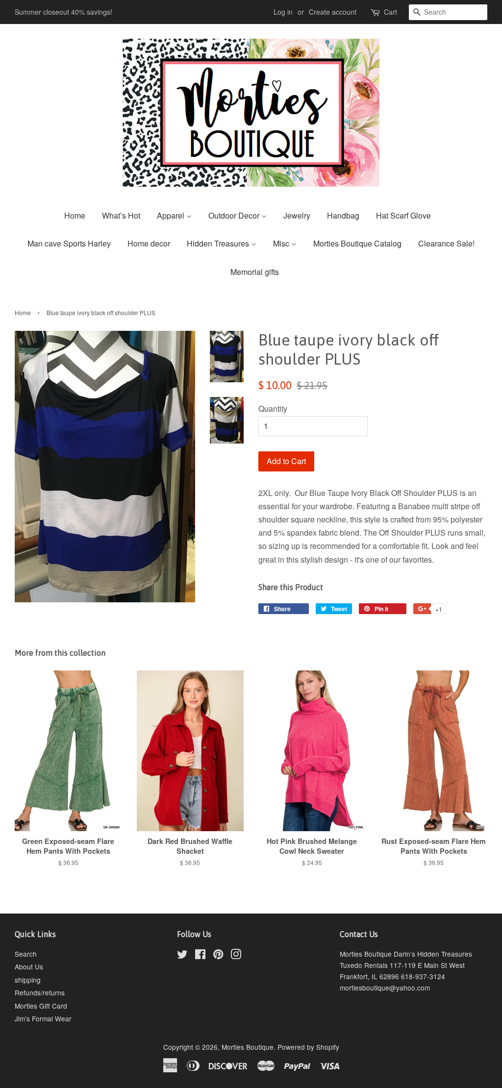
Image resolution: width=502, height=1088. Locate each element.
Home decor (148, 243)
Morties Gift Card (41, 1006)
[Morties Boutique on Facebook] (200, 956)
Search (26, 954)
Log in (283, 12)
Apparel (171, 215)
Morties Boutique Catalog (357, 243)
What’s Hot (121, 215)
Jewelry (296, 215)
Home (74, 215)
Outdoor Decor (234, 215)
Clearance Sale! (446, 243)
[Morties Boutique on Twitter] (182, 956)
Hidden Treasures (219, 243)
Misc (282, 243)
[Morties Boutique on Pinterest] (218, 956)
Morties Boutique (248, 1047)
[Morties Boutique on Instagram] (235, 956)
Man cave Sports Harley (69, 243)
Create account (332, 12)
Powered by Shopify (308, 1047)
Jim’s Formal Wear (43, 1018)
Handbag (343, 215)
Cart (390, 12)
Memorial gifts (254, 271)
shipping (28, 980)
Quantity (272, 408)
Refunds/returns (40, 992)
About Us (29, 966)
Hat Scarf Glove (403, 215)
